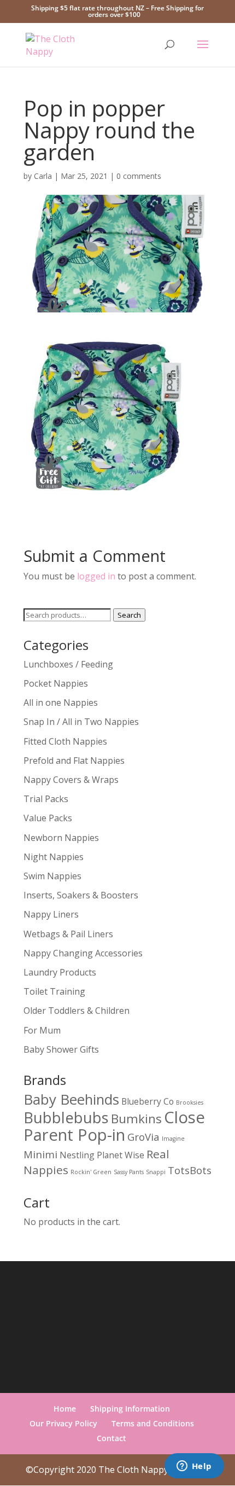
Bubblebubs (66, 1117)
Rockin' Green (90, 1172)
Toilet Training (54, 991)
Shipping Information (130, 1408)
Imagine (173, 1138)
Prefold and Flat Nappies (74, 760)
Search (129, 615)
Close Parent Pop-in (114, 1126)
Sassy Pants (129, 1172)
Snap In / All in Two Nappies (81, 722)
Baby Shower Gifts (61, 1049)
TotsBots (190, 1170)
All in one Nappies (61, 702)
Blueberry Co (147, 1101)
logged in (96, 576)
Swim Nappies (52, 876)
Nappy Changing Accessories (83, 953)
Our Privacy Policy (63, 1423)
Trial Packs (46, 799)
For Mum (42, 1030)
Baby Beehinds (71, 1099)
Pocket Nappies (56, 683)
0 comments (138, 176)
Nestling (77, 1155)
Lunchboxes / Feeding (68, 664)
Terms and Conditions (152, 1423)
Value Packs (48, 818)
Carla (43, 176)
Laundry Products (60, 972)
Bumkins (136, 1118)
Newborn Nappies (61, 838)
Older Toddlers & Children (77, 1011)
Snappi (156, 1172)
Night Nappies (54, 857)
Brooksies (189, 1102)
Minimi (40, 1154)
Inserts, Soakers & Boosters (81, 895)
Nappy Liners (51, 914)
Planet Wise (120, 1155)
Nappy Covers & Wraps (71, 780)
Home (65, 1408)
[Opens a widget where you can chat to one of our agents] (194, 1467)
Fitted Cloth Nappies (65, 741)
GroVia (143, 1136)
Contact (111, 1438)
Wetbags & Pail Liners (68, 934)
